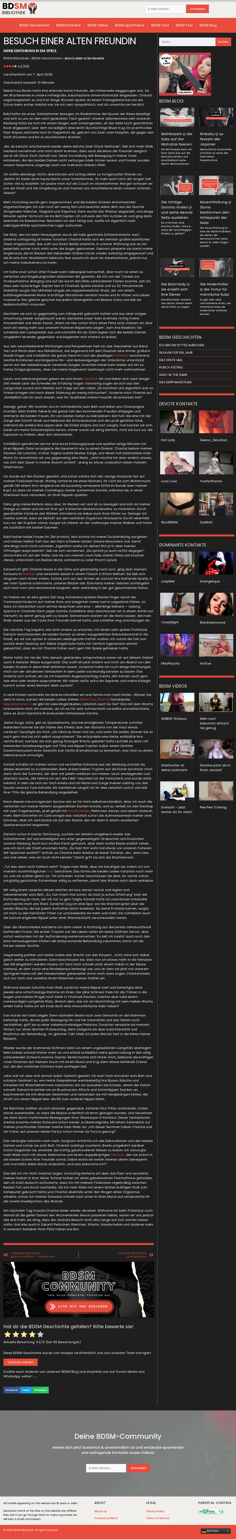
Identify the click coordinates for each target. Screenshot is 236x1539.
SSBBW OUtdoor (174, 718)
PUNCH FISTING (171, 367)
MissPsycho (170, 663)
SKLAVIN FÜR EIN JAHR (176, 352)
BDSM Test (184, 25)
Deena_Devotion (213, 440)
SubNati (206, 522)
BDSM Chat (160, 25)
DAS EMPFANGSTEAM (175, 382)
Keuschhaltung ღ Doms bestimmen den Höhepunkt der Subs (215, 212)
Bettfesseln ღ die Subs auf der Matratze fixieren (176, 139)
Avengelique (210, 581)
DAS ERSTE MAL (171, 360)
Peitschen (88, 699)
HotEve (205, 663)
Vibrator (117, 1155)
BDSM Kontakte (68, 25)
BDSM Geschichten (34, 25)
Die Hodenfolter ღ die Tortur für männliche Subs (214, 289)
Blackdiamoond (212, 622)
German (212, 1531)
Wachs (103, 699)
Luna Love (169, 481)
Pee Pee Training (213, 807)
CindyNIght (170, 622)
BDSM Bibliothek (16, 58)
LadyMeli (168, 581)
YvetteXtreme (211, 481)
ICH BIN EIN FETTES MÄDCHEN (181, 345)
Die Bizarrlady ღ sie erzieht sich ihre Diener (175, 289)
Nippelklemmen (15, 704)
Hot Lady (168, 440)
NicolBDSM (169, 522)
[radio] (7, 1335)
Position (29, 574)
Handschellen (79, 811)
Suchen (223, 42)
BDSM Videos (98, 25)
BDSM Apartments (129, 25)
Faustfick (90, 379)
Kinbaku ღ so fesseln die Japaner (212, 139)
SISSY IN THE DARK (173, 375)
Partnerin (121, 355)
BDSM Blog (208, 25)
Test (50, 871)
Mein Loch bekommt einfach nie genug (214, 723)
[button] (11, 1390)
